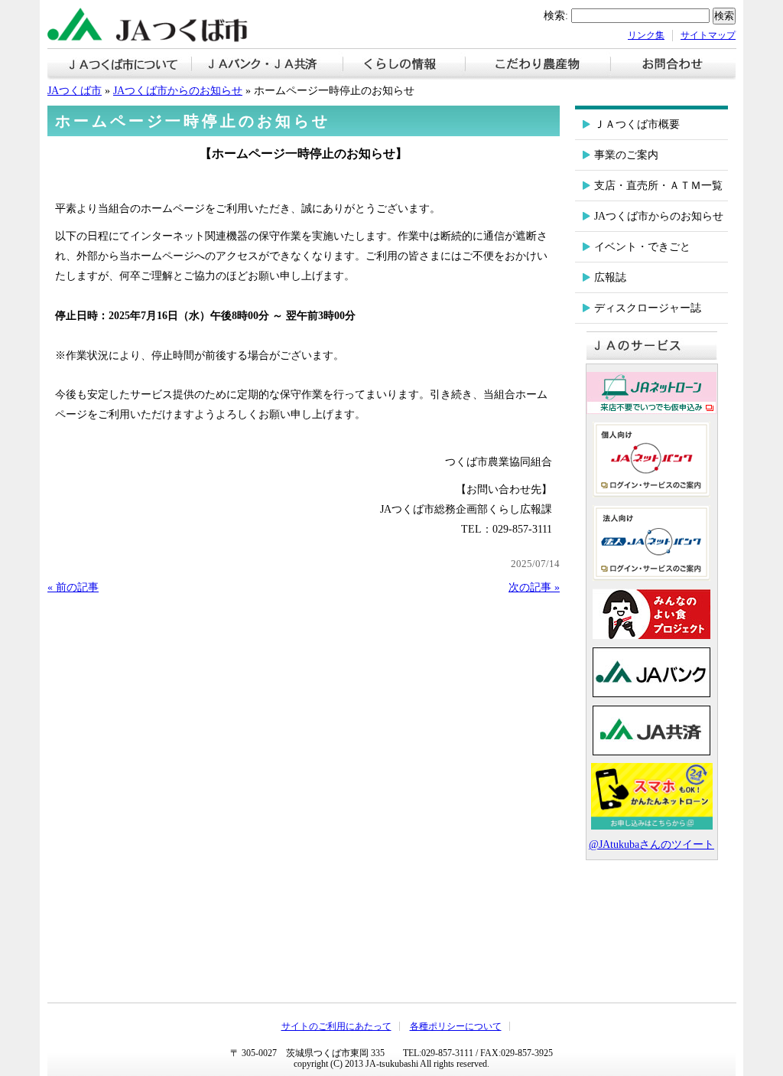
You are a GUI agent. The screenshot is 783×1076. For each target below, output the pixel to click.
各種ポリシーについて (456, 1026)
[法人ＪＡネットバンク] (651, 577)
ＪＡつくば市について (119, 65)
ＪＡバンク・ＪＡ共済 (267, 65)
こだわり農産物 (538, 65)
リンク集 (646, 35)
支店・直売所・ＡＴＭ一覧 (658, 185)
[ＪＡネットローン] (651, 410)
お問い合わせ (673, 65)
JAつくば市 (74, 90)
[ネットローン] (652, 826)
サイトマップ (708, 35)
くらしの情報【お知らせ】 (404, 65)
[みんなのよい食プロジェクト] (651, 635)
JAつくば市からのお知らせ (177, 90)
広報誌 (610, 277)
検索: (556, 15)
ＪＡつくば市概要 (637, 124)
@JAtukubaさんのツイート (651, 844)
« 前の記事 (73, 587)
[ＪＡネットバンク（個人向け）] (651, 493)
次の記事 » (534, 587)
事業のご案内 (626, 154)
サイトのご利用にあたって (336, 1026)
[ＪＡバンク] (651, 693)
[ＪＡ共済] (651, 751)
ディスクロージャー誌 (647, 308)
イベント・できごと (642, 246)
